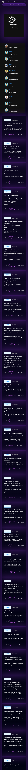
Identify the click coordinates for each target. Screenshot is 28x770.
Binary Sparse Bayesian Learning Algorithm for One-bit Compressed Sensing (13, 659)
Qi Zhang (11, 51)
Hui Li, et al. (12, 445)
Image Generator (15, 1)
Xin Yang (11, 58)
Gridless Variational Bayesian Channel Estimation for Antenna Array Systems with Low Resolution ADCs (13, 511)
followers (17, 28)
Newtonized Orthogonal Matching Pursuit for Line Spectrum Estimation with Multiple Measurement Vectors (13, 739)
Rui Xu (10, 102)
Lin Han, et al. (12, 751)
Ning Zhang (12, 70)
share (22, 134)
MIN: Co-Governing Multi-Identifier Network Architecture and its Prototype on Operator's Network (14, 435)
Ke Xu (10, 77)
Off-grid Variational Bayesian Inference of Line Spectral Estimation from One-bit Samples (13, 586)
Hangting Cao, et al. (12, 644)
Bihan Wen (11, 109)
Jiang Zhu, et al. (12, 182)
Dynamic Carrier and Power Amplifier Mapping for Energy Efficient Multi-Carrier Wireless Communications (13, 560)
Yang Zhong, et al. (12, 290)
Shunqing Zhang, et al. (12, 571)
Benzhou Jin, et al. (12, 545)
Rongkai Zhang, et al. (12, 344)
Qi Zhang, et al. (12, 134)
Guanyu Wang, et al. (12, 698)
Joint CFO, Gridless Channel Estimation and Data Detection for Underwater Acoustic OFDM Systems (13, 305)
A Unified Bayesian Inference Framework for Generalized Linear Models (12, 766)
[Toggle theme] (21, 2)
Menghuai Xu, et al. (12, 157)
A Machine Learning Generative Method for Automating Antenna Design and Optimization (12, 280)
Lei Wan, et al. (12, 315)
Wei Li (10, 45)
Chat (8, 1)
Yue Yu (10, 83)
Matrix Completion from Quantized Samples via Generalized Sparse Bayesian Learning (13, 410)
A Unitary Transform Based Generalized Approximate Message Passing (13, 172)
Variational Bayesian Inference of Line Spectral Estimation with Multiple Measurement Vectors (13, 713)
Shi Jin (10, 96)
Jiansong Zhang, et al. (12, 209)
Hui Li (10, 64)
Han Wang (11, 90)
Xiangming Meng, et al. (12, 621)
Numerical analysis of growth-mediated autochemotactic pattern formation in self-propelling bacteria (13, 197)
